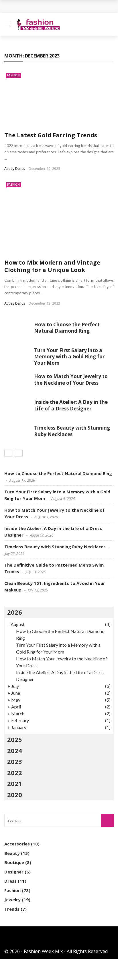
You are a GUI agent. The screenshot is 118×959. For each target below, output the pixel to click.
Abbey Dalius (14, 168)
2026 (14, 612)
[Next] (18, 453)
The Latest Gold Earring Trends (50, 135)
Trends (11, 909)
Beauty (12, 853)
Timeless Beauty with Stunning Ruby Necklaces (72, 430)
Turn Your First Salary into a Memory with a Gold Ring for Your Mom (69, 356)
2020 (14, 794)
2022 (14, 772)
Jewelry (12, 899)
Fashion (13, 75)
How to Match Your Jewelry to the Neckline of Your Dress (71, 379)
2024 (14, 750)
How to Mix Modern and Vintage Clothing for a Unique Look (52, 266)
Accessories (17, 844)
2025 (14, 739)
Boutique (14, 862)
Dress (10, 881)
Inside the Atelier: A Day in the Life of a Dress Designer (71, 405)
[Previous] (8, 453)
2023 (14, 761)
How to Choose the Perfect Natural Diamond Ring (67, 327)
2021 (14, 783)
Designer (13, 872)
